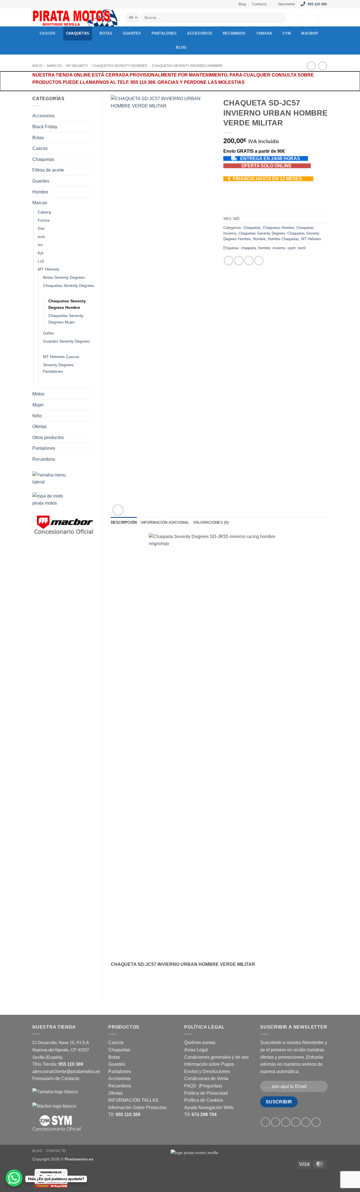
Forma (44, 220)
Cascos (48, 33)
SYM (286, 33)
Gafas (48, 333)
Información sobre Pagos (209, 1064)
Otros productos (48, 437)
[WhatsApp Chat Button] (14, 1177)
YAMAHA (264, 33)
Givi (41, 228)
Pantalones (164, 33)
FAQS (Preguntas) (203, 1085)
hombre (264, 248)
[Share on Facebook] (228, 260)
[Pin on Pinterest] (259, 260)
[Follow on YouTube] (193, 4)
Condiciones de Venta (206, 1078)
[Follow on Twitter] (177, 4)
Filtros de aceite (48, 170)
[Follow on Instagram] (172, 4)
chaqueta (248, 248)
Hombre (40, 192)
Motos (38, 394)
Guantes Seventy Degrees (66, 341)
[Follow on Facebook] (166, 4)
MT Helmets (77, 66)
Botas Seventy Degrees (64, 277)
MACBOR (309, 33)
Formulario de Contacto (55, 1078)
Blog (242, 4)
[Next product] (311, 66)
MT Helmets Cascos (61, 356)
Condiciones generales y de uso (216, 1057)
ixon (41, 236)
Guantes (132, 33)
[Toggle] (90, 116)
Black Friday (44, 126)
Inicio (37, 66)
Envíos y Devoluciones (207, 1071)
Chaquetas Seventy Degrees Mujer (65, 318)
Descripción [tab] (124, 522)
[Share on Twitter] (238, 260)
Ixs (40, 244)
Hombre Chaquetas (283, 239)
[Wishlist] (297, 17)
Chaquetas (77, 33)
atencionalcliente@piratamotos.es (66, 1071)
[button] (284, 4)
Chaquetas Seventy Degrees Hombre (187, 66)
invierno (279, 248)
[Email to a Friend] (248, 260)
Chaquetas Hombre (278, 228)
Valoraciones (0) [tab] (211, 522)
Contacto (259, 4)
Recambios (234, 33)
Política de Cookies (203, 1100)
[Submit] (280, 18)
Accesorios (199, 33)
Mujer (38, 404)
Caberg (44, 212)
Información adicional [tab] (165, 522)
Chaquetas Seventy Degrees (120, 66)
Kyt (40, 253)
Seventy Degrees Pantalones (58, 368)
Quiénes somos (199, 1042)
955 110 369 (317, 4)
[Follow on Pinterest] (188, 4)
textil (302, 248)
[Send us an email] (182, 4)
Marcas (54, 66)
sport (291, 248)
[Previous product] (322, 66)
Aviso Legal (196, 1049)
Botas (106, 33)
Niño (37, 415)
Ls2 (41, 261)
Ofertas (39, 426)
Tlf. (124, 1114)
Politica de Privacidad (206, 1093)
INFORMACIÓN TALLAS (133, 1100)
